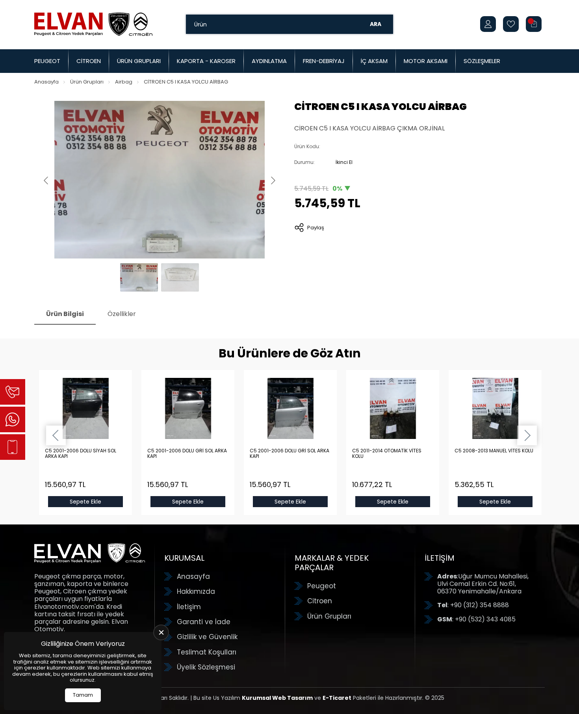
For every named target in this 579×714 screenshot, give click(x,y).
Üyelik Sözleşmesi (206, 667)
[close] (161, 632)
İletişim (189, 607)
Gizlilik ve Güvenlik (207, 637)
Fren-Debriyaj (324, 61)
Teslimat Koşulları (206, 652)
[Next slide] (272, 180)
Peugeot (47, 61)
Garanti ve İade (203, 622)
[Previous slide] (46, 180)
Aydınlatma (269, 61)
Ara (375, 24)
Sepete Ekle (85, 502)
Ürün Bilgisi (65, 313)
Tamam (83, 695)
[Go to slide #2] (180, 277)
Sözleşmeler (482, 61)
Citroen (88, 61)
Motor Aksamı (425, 61)
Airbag (123, 82)
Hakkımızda (196, 591)
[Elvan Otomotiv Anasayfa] (93, 24)
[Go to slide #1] (139, 277)
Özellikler (122, 313)
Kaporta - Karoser (206, 61)
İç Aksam (374, 61)
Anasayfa (46, 82)
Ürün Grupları (139, 61)
